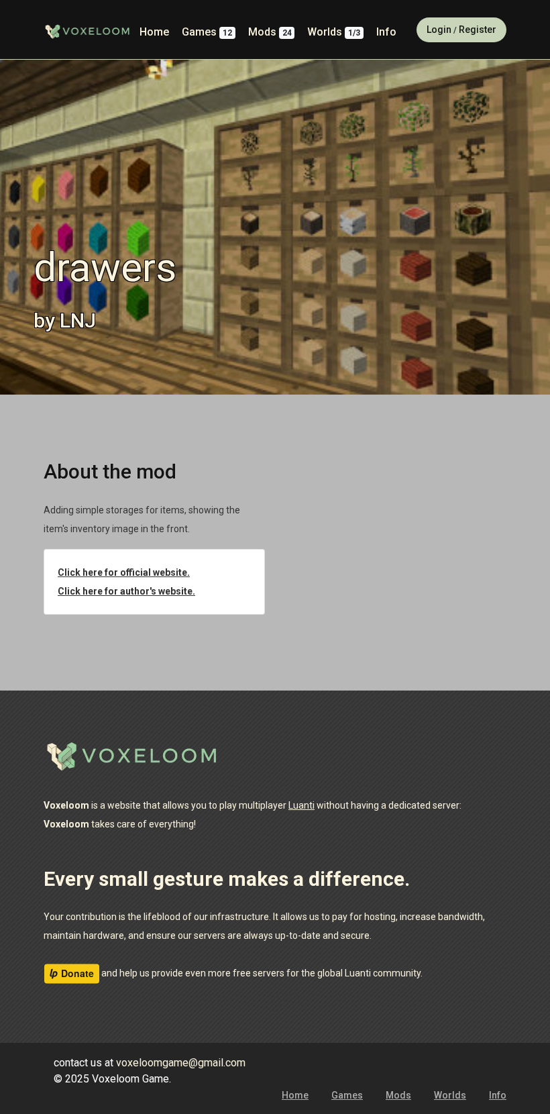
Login (439, 29)
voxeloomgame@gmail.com (180, 1062)
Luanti (301, 805)
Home (154, 32)
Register (477, 29)
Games (207, 32)
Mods (270, 32)
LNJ (78, 320)
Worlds (333, 32)
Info (386, 32)
